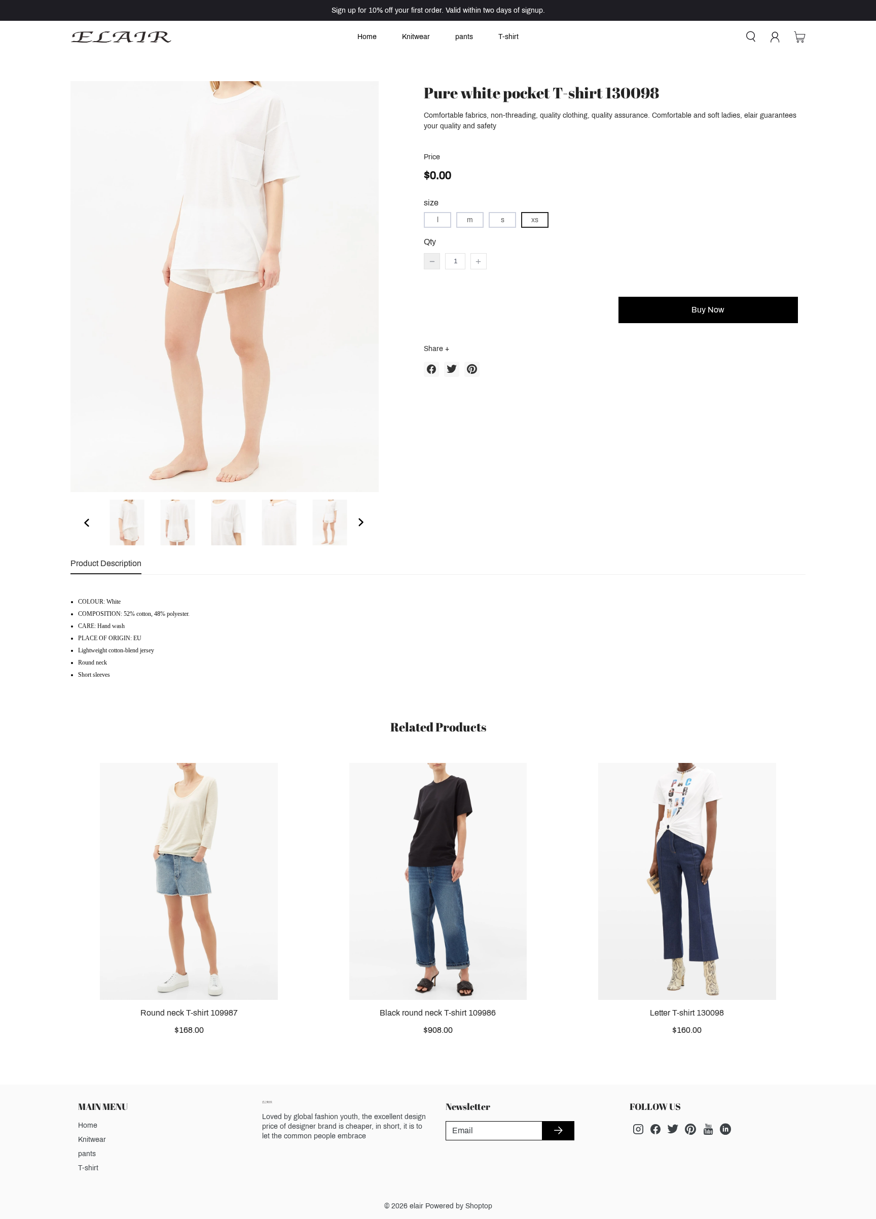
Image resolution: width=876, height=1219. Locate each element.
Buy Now (707, 309)
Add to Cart (513, 309)
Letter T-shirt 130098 (687, 1012)
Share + (436, 349)
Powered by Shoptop (458, 1206)
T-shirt (508, 37)
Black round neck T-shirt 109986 (438, 1012)
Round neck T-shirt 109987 (189, 1012)
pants (464, 37)
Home (367, 37)
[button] (88, 522)
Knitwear (416, 37)
